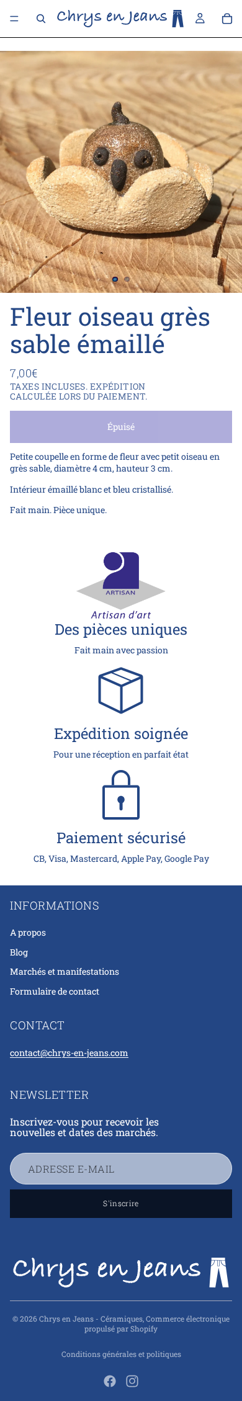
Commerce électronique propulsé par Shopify (157, 1324)
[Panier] (227, 18)
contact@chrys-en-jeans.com (69, 1053)
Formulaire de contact (54, 991)
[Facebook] (109, 1381)
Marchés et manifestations (64, 971)
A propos (28, 932)
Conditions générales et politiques (121, 1354)
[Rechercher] (41, 18)
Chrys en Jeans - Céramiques (91, 1318)
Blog (19, 952)
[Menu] (14, 18)
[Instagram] (132, 1381)
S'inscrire (121, 1203)
